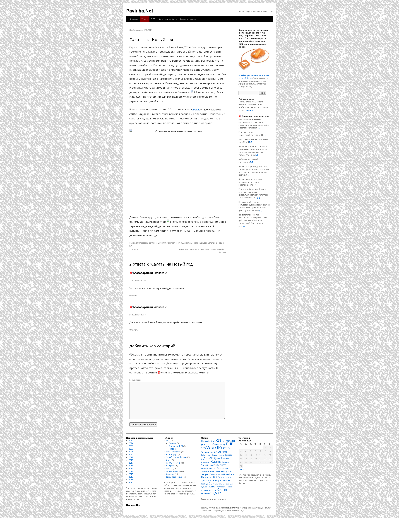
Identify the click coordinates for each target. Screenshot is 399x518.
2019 (131, 457)
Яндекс (215, 493)
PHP (229, 443)
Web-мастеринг (173, 451)
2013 (131, 474)
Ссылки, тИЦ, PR (175, 446)
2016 (131, 465)
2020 (131, 454)
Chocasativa (206, 441)
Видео (214, 455)
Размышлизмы (173, 471)
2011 (131, 479)
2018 (131, 460)
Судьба (204, 487)
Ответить (133, 295)
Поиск (228, 477)
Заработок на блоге (168, 19)
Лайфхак (170, 465)
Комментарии (207, 471)
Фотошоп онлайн (188, 19)
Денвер (228, 454)
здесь (196, 109)
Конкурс (213, 474)
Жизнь (215, 461)
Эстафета (205, 493)
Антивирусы (207, 451)
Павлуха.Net (133, 505)
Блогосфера (172, 454)
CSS (218, 440)
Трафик (171, 449)
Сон (211, 483)
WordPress (218, 447)
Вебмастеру (206, 455)
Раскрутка (217, 480)
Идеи (168, 460)
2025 (131, 440)
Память (206, 477)
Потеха (169, 468)
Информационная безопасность (215, 468)
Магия (220, 474)
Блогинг (220, 451)
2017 (131, 463)
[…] (259, 127)
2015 (131, 468)
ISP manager (228, 440)
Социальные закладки (224, 484)
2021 (131, 451)
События (162, 242)
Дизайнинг (221, 458)
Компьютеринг (173, 463)
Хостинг (223, 489)
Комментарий (135, 379)
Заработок (207, 465)
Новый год (228, 474)
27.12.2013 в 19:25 (137, 280)
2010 (131, 482)
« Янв (240, 469)
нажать (249, 110)
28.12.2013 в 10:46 (137, 314)
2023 (131, 446)
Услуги (145, 19)
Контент (172, 443)
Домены (205, 462)
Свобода (204, 484)
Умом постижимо (174, 477)
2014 (131, 471)
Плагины (218, 477)
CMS (213, 440)
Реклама (226, 480)
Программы (206, 480)
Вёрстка (220, 455)
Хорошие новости (208, 490)
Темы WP (211, 486)
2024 (131, 443)
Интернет (219, 465)
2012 (131, 477)
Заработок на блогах (176, 457)
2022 (131, 449)
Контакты (134, 19)
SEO (153, 19)
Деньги (207, 457)
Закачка (225, 462)
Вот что (133, 249)
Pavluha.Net (139, 10)
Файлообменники (224, 487)
